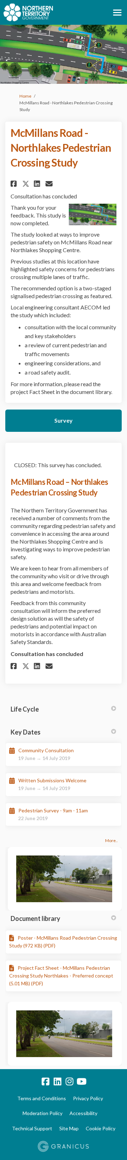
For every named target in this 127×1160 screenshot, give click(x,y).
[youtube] (81, 1081)
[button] (15, 183)
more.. (111, 840)
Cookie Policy (100, 1128)
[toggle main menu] (117, 12)
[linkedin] (57, 1081)
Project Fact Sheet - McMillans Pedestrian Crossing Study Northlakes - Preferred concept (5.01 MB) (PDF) (61, 976)
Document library (35, 918)
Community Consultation (46, 750)
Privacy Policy (88, 1098)
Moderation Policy (42, 1113)
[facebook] (45, 1081)
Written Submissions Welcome (52, 780)
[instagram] (69, 1081)
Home (25, 96)
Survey (63, 420)
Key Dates (26, 732)
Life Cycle (25, 709)
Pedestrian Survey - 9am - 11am (53, 810)
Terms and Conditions (41, 1098)
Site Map (69, 1128)
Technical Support (32, 1128)
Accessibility (83, 1113)
